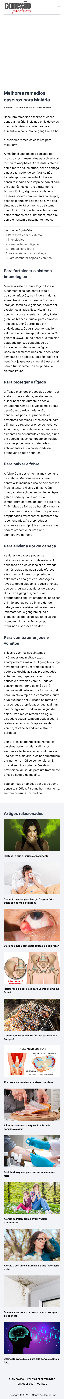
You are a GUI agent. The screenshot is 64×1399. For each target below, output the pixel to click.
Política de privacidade (41, 1379)
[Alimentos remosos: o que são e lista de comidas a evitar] (32, 1105)
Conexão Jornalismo (44, 1395)
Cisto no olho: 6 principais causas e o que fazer (31, 945)
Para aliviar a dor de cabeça (27, 253)
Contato (42, 1383)
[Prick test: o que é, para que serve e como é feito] (32, 1151)
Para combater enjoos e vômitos (30, 258)
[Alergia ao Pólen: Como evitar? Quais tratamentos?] (32, 1198)
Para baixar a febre (21, 248)
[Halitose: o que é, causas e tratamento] (32, 835)
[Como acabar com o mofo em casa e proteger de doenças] (32, 1291)
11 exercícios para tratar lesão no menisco (28, 1082)
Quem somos (16, 1379)
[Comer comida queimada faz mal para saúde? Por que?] (32, 1015)
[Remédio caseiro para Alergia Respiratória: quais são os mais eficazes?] (32, 878)
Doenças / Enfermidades (38, 107)
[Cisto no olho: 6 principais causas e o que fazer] (32, 925)
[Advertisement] (32, 48)
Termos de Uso (24, 1383)
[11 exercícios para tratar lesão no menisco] (32, 1061)
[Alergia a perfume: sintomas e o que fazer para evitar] (32, 1245)
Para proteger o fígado (24, 244)
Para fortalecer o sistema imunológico (25, 237)
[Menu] (58, 7)
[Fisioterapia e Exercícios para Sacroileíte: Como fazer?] (32, 968)
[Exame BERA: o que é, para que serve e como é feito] (32, 1338)
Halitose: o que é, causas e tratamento (26, 855)
